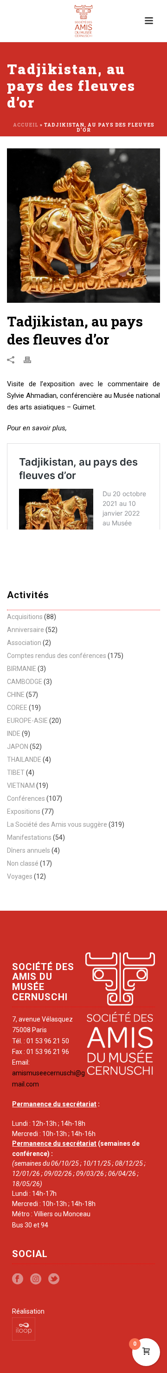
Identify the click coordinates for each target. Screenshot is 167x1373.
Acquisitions (25, 616)
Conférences (26, 798)
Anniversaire (25, 629)
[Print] (32, 360)
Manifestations (29, 837)
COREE (17, 707)
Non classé (23, 863)
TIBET (16, 772)
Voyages (19, 876)
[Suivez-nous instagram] (35, 1279)
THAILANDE (24, 759)
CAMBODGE (24, 681)
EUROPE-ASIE (27, 720)
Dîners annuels (28, 850)
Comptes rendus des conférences (56, 655)
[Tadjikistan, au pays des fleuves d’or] (83, 225)
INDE (13, 733)
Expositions (23, 811)
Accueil (26, 125)
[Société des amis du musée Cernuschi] (83, 21)
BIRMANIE (21, 668)
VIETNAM (21, 785)
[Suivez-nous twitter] (53, 1279)
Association (24, 642)
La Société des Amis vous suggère (57, 824)
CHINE (16, 694)
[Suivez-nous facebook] (17, 1279)
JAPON (17, 746)
